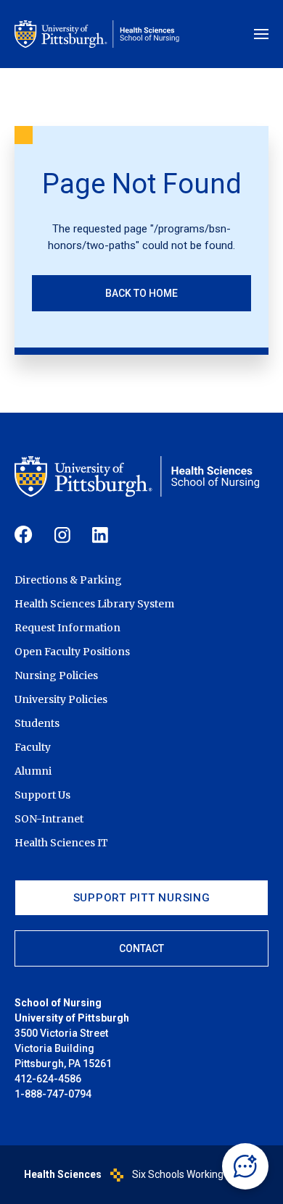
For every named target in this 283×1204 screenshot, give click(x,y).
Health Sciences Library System (94, 603)
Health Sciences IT (61, 842)
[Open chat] (245, 1166)
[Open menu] (261, 34)
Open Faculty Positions (72, 651)
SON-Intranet (49, 818)
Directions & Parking (68, 579)
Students (37, 723)
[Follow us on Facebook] (24, 535)
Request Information (67, 627)
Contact (141, 948)
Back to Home (141, 293)
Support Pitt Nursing (141, 897)
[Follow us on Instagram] (62, 535)
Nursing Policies (56, 675)
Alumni (33, 771)
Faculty (33, 747)
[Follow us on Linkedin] (100, 535)
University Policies (61, 699)
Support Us (42, 794)
